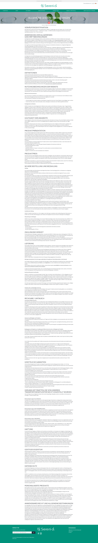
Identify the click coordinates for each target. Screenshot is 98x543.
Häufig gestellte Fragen (89, 10)
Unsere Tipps (56, 10)
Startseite (5, 10)
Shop (17, 10)
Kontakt (70, 532)
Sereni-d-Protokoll (71, 10)
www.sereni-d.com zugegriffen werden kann (53, 83)
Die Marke (28, 10)
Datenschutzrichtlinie (59, 40)
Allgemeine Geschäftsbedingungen (75, 529)
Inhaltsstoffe (41, 10)
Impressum (71, 531)
